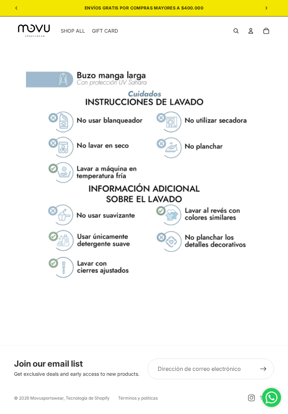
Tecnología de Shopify (88, 398)
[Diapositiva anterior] (16, 8)
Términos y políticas (138, 398)
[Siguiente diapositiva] (266, 8)
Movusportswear (47, 398)
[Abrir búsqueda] (236, 31)
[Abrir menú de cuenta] (250, 31)
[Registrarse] (263, 369)
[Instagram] (251, 398)
